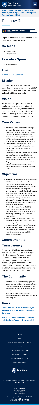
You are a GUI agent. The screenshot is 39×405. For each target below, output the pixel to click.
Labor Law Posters (19, 362)
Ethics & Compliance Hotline (19, 358)
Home (4, 10)
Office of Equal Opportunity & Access (19, 342)
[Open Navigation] (35, 4)
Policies (19, 346)
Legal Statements (19, 393)
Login (19, 398)
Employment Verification (19, 354)
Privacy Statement (19, 388)
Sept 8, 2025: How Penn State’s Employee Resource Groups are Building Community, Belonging (18, 310)
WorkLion (19, 334)
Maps (19, 338)
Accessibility (19, 392)
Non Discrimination (19, 390)
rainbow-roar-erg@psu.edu (12, 75)
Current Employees (14, 10)
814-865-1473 (19, 382)
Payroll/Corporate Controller (19, 350)
